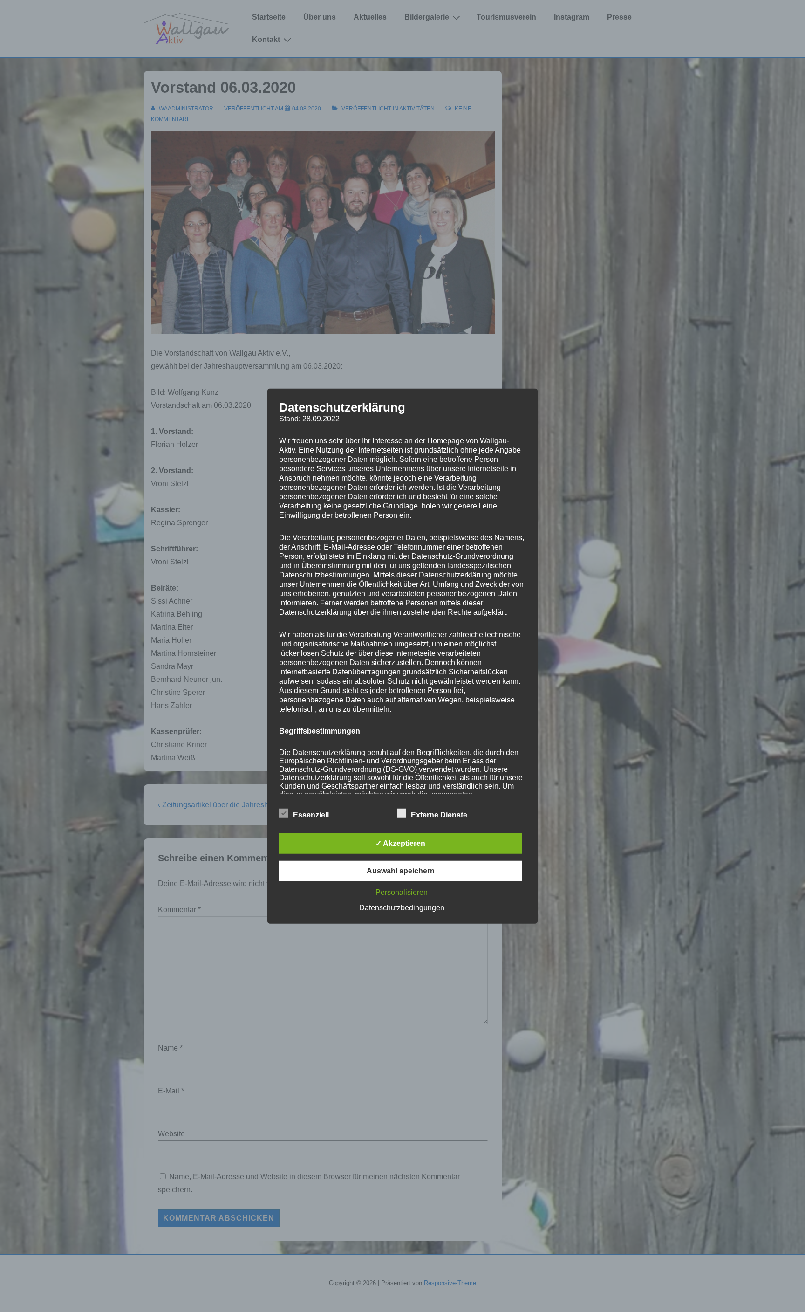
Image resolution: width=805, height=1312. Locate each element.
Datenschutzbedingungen (401, 908)
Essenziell (311, 815)
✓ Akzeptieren (400, 843)
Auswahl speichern (401, 871)
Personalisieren (401, 892)
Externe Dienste (439, 815)
